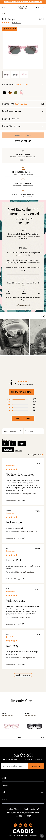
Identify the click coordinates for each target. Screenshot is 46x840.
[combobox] (35, 455)
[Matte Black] (4, 92)
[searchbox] (12, 431)
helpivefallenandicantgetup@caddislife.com (25, 812)
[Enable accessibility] (42, 836)
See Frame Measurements (23, 305)
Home (3, 13)
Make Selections (23, 135)
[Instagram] (25, 825)
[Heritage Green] (15, 92)
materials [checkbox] (8, 450)
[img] (2, 23)
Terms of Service (33, 835)
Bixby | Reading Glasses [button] (23, 617)
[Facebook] (15, 825)
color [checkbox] (21, 444)
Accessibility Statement (22, 835)
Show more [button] (18, 450)
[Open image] (38, 64)
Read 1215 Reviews (16, 23)
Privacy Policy (12, 835)
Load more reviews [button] (23, 675)
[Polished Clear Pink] (21, 92)
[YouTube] (30, 825)
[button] (19, 500)
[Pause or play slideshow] (43, 316)
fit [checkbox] (13, 444)
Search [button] (37, 7)
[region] (21, 399)
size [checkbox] (5, 444)
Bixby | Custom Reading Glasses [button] (25, 572)
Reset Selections (23, 141)
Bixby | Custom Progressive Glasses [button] (26, 494)
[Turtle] (10, 92)
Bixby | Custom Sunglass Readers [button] (25, 658)
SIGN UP (36, 766)
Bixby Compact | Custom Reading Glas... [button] (27, 531)
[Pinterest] (20, 825)
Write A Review (23, 418)
